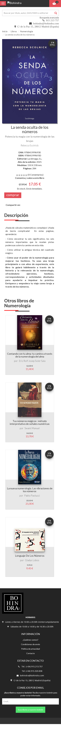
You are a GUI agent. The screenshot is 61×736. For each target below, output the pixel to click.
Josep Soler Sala (36, 360)
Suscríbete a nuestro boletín (30, 709)
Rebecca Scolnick (30, 145)
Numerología (26, 31)
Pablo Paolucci (32, 495)
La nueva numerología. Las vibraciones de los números (29, 490)
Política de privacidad (30, 649)
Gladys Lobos (32, 560)
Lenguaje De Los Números (29, 555)
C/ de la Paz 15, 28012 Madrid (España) (38, 26)
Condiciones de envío (30, 644)
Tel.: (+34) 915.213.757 (32, 666)
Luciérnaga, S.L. (34, 158)
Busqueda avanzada (49, 17)
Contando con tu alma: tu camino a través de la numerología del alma (29, 355)
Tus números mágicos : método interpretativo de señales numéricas (30, 422)
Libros (14, 31)
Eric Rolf (23, 360)
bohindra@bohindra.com (46, 23)
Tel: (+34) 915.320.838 (32, 671)
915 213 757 (52, 20)
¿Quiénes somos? (30, 640)
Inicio (5, 31)
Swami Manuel (32, 428)
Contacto (30, 653)
